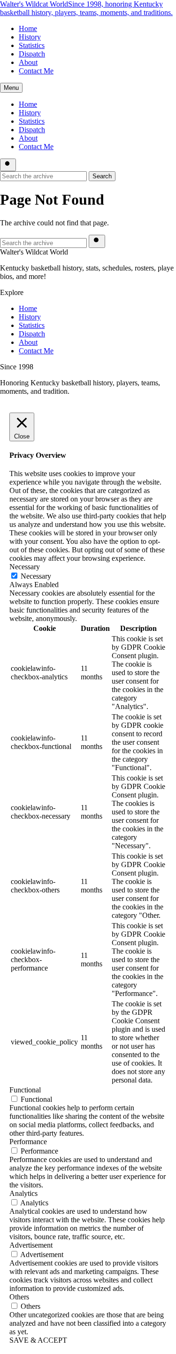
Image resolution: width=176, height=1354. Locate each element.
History (30, 37)
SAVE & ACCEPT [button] (38, 1340)
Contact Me (36, 71)
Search (102, 176)
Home (28, 28)
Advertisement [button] (31, 1245)
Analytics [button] (23, 1193)
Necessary (36, 576)
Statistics (32, 45)
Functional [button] (25, 1090)
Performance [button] (28, 1142)
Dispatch (32, 54)
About (28, 62)
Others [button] (19, 1297)
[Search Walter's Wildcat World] (8, 165)
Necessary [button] (24, 567)
